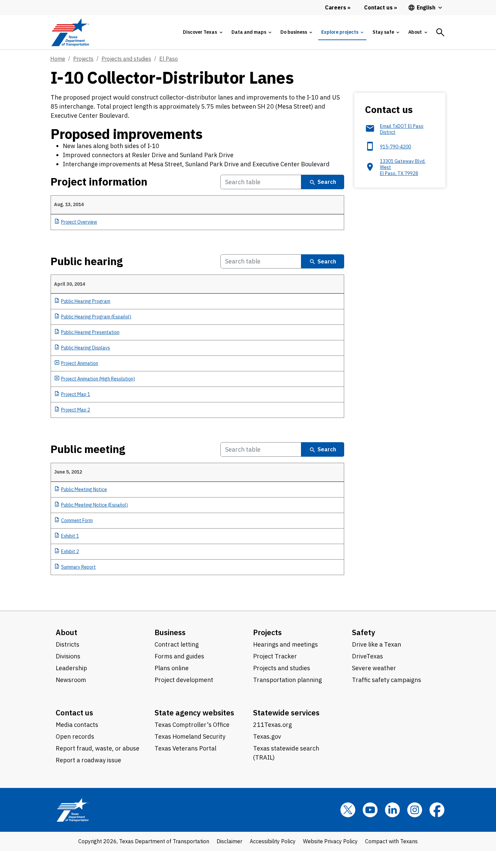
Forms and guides (179, 656)
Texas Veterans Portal (185, 748)
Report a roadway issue (88, 760)
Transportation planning (287, 680)
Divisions (68, 656)
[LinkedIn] (392, 809)
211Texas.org (272, 725)
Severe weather (374, 668)
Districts (67, 644)
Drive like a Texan (376, 644)
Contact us (74, 712)
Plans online (172, 668)
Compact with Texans (391, 841)
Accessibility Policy (273, 841)
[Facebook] (437, 809)
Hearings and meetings (285, 644)
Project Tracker (275, 656)
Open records (75, 736)
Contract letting (177, 644)
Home (57, 58)
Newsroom (71, 680)
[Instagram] (414, 809)
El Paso (168, 58)
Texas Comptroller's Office (192, 725)
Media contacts (77, 725)
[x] (347, 809)
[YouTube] (370, 809)
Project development (184, 680)
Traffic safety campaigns (386, 680)
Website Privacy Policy (330, 841)
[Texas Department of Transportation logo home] (70, 32)
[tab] (202, 32)
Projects (83, 58)
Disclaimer (229, 841)
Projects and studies (126, 58)
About (66, 632)
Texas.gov (267, 736)
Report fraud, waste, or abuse (97, 748)
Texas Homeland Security (190, 736)
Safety (363, 632)
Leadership (71, 668)
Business (170, 632)
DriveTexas (367, 656)
